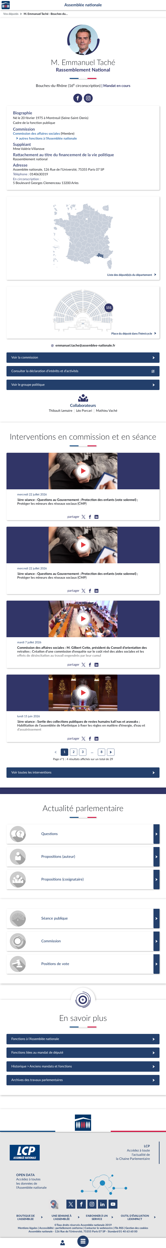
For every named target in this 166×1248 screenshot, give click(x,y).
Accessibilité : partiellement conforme (61, 1228)
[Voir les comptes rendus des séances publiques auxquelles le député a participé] (83, 918)
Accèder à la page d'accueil (6, 5)
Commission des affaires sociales (36, 133)
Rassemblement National (83, 70)
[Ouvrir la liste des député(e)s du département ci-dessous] (83, 238)
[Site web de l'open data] (83, 1181)
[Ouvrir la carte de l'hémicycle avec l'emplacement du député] (83, 312)
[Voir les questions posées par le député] (83, 834)
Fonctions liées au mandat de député (83, 1052)
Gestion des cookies (136, 1228)
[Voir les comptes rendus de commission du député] (83, 941)
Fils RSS (119, 1228)
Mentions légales (27, 1228)
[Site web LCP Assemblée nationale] (83, 1152)
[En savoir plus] (83, 857)
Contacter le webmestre (99, 1228)
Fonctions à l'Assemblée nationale (83, 1039)
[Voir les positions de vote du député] (83, 964)
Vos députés (10, 13)
